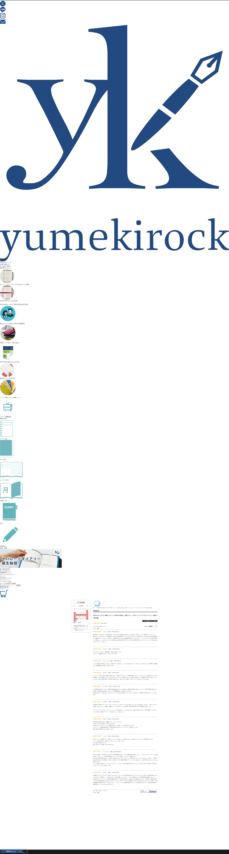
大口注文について (5, 262)
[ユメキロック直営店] (114, 261)
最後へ (98, 628)
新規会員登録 (4, 587)
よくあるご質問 (5, 266)
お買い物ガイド (5, 264)
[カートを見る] (4, 597)
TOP (94, 607)
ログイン (3, 589)
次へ (96, 628)
